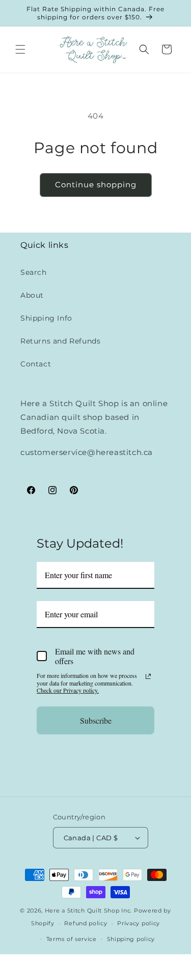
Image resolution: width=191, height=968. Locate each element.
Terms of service (71, 939)
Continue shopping (96, 184)
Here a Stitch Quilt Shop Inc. (88, 910)
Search (33, 272)
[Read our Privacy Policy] (148, 676)
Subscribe (96, 720)
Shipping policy (131, 939)
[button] (20, 49)
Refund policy (85, 923)
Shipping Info (46, 318)
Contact (35, 363)
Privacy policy (138, 923)
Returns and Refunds (60, 341)
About (32, 295)
